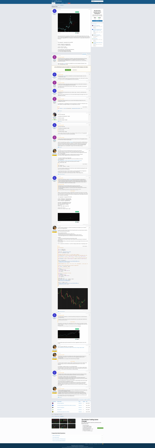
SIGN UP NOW (68, 69)
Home (101, 443)
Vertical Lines (59, 409)
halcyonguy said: (60, 184)
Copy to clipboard (85, 246)
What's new (57, 3)
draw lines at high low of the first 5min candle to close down (66, 405)
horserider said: (60, 125)
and (62, 174)
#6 (87, 97)
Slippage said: (60, 74)
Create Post (97, 20)
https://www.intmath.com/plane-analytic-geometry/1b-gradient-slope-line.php (70, 160)
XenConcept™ (78, 446)
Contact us (86, 443)
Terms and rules (91, 443)
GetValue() (70, 179)
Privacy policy (96, 443)
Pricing (67, 3)
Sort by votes (88, 53)
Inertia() (64, 63)
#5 (87, 89)
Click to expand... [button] (72, 321)
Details (87, 446)
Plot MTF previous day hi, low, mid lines (63, 411)
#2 (87, 55)
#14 (87, 345)
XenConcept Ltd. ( (85, 446)
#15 (87, 353)
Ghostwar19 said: (60, 57)
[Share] (88, 9)
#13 (87, 313)
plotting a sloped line (60, 403)
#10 (87, 149)
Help (99, 443)
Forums (53, 3)
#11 (87, 176)
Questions (80, 403)
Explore (62, 3)
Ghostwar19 (54, 7)
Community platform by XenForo (77, 445)
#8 (87, 123)
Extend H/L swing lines (60, 407)
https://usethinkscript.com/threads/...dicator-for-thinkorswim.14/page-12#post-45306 (71, 347)
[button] (60, 3)
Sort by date (84, 53)
